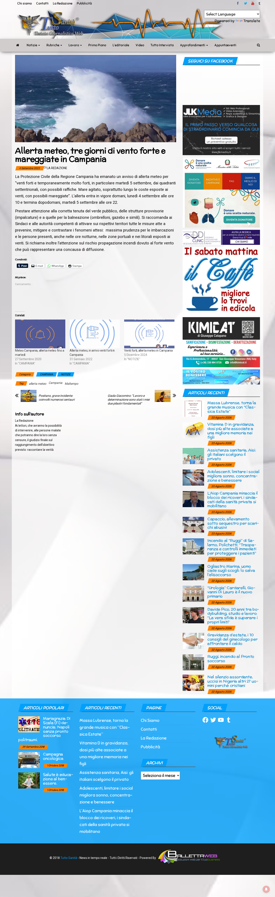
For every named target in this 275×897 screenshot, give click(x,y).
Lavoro (74, 45)
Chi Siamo (150, 720)
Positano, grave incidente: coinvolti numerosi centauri (57, 397)
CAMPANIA (46, 374)
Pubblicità (84, 3)
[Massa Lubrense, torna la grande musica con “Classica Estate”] (193, 408)
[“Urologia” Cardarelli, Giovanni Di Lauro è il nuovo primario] (193, 593)
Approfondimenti (193, 45)
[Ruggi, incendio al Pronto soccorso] (193, 662)
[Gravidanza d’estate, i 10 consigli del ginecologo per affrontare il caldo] (193, 640)
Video (140, 45)
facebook (238, 3)
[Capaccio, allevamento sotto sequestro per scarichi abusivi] (193, 524)
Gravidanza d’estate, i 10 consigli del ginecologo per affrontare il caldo (232, 639)
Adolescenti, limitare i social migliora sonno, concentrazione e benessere (233, 476)
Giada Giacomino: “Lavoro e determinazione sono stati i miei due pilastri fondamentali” (129, 399)
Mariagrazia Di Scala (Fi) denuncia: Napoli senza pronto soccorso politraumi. (44, 729)
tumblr (259, 3)
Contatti (42, 3)
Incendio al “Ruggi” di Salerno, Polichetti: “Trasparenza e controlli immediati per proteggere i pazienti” (231, 547)
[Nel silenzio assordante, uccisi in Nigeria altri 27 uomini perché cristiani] (193, 682)
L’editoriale (121, 45)
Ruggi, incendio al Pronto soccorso (230, 658)
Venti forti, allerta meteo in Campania (148, 350)
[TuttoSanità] (17, 45)
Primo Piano (97, 45)
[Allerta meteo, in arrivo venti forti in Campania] (95, 334)
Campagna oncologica (53, 756)
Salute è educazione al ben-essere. (58, 779)
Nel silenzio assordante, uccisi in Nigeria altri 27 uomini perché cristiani (232, 681)
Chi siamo (24, 3)
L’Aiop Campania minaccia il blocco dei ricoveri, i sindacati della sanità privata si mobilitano (232, 499)
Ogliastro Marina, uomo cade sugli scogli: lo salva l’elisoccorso (231, 570)
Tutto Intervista (162, 45)
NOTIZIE (65, 374)
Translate (251, 20)
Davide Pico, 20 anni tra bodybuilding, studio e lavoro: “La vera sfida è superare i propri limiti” (233, 616)
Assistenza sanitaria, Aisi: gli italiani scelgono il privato (231, 454)
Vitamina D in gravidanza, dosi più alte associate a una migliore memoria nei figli (230, 430)
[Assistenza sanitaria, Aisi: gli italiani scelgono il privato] (193, 455)
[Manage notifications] (266, 889)
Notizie (32, 45)
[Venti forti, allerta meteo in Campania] (149, 334)
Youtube (252, 3)
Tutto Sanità (68, 858)
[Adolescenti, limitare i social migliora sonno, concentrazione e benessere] (193, 477)
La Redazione (62, 3)
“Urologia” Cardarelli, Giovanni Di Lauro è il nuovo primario (231, 592)
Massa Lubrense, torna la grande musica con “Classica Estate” (231, 407)
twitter (245, 3)
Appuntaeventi (225, 45)
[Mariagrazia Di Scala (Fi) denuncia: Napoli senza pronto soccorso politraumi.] (29, 724)
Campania (55, 382)
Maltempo (71, 383)
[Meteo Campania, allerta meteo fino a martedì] (40, 334)
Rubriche (53, 45)
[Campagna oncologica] (29, 760)
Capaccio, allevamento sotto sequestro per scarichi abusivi (233, 523)
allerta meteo (37, 383)
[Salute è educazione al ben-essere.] (29, 780)
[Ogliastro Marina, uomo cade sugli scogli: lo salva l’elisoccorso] (193, 571)
